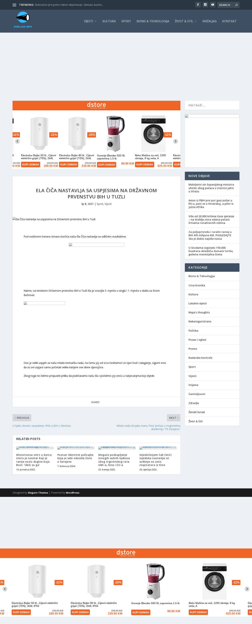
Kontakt (229, 21)
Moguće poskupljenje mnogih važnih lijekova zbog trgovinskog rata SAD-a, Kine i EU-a (114, 460)
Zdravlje (194, 403)
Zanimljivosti (197, 394)
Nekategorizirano (200, 321)
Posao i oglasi (197, 339)
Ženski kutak (197, 412)
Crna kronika (197, 285)
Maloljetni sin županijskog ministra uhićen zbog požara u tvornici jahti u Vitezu (211, 188)
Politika (193, 330)
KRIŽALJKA (210, 21)
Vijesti (88, 21)
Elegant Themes (38, 492)
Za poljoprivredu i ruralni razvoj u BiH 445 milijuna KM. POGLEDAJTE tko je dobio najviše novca (210, 235)
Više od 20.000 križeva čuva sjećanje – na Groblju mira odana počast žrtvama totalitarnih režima (211, 219)
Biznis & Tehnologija (153, 21)
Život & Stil (184, 21)
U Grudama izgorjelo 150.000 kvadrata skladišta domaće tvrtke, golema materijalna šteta (211, 251)
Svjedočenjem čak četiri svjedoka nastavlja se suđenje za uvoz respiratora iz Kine (155, 460)
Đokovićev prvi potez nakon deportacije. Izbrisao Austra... (69, 4)
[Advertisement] (126, 60)
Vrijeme (193, 385)
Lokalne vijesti (198, 303)
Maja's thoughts (199, 312)
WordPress (72, 492)
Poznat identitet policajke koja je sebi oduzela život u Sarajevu (75, 458)
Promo (193, 348)
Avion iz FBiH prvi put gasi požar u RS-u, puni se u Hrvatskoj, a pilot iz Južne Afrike (211, 204)
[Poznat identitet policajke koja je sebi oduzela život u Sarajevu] (76, 448)
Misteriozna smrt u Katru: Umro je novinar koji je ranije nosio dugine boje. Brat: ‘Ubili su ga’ (34, 460)
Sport (126, 21)
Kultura (109, 21)
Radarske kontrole (200, 357)
